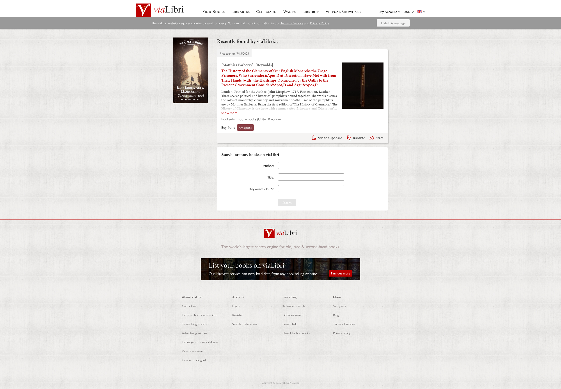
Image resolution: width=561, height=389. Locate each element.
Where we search (193, 350)
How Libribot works (296, 332)
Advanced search (294, 305)
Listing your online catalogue (200, 341)
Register (237, 314)
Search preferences (244, 323)
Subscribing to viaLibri (196, 323)
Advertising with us (194, 332)
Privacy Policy (319, 22)
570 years (339, 305)
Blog (336, 314)
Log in (236, 305)
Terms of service (344, 323)
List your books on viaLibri (199, 314)
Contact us (189, 305)
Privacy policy (341, 332)
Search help (290, 323)
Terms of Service (291, 22)
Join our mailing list (194, 359)
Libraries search (293, 314)
